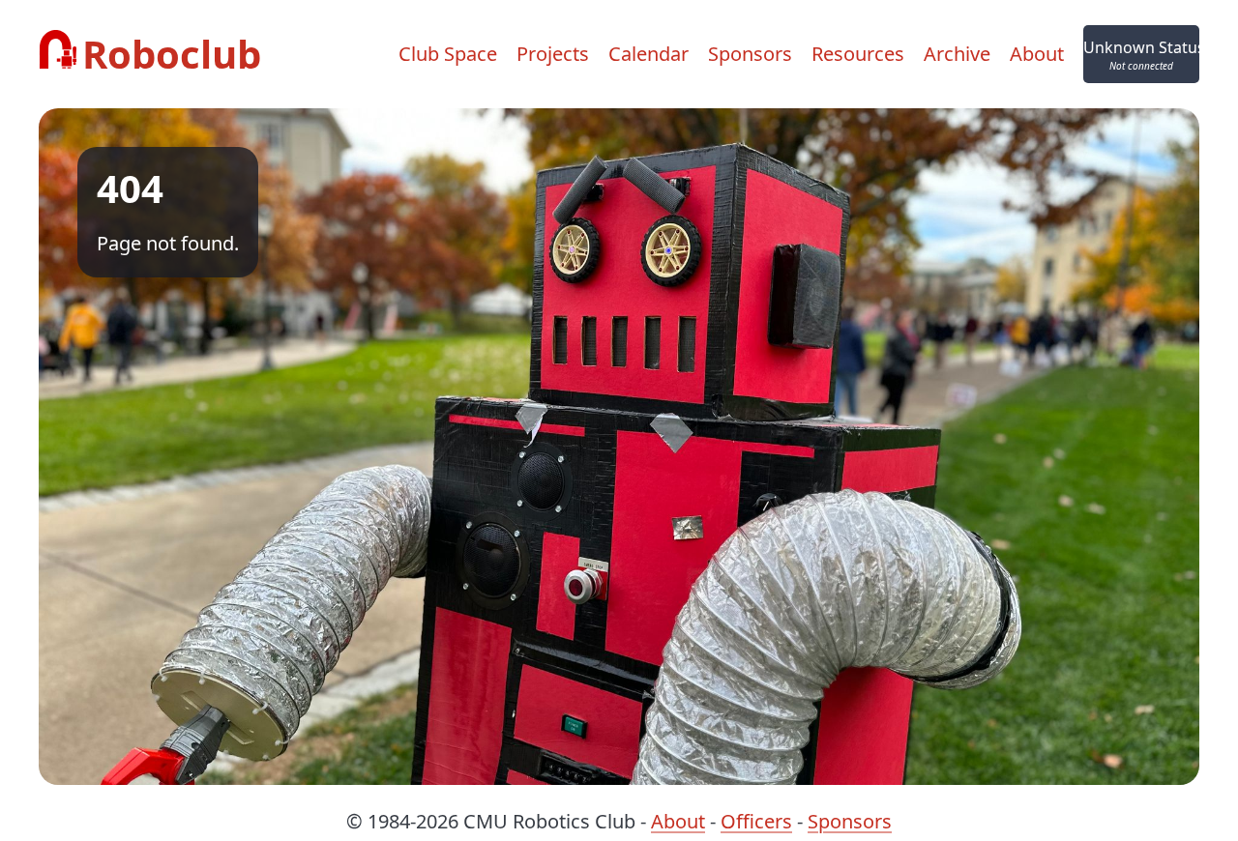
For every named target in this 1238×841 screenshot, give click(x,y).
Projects (552, 54)
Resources (857, 54)
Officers (756, 821)
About (1037, 54)
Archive (957, 54)
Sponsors (750, 54)
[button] (1141, 54)
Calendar (648, 54)
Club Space (447, 54)
